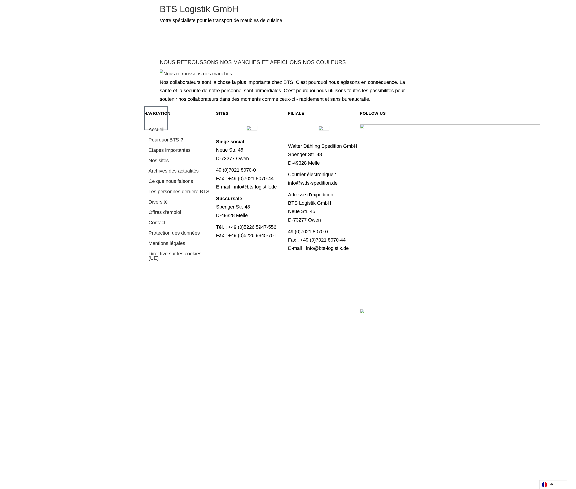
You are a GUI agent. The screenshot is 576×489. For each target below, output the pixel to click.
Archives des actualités (173, 171)
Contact (156, 222)
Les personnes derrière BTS (178, 191)
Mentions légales (166, 243)
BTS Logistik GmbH (199, 9)
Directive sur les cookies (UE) (174, 256)
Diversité (158, 202)
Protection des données (174, 233)
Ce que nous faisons (170, 181)
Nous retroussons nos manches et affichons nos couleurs (253, 62)
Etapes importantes (169, 150)
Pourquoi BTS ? (165, 140)
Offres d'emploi (164, 212)
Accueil (156, 129)
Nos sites (158, 160)
